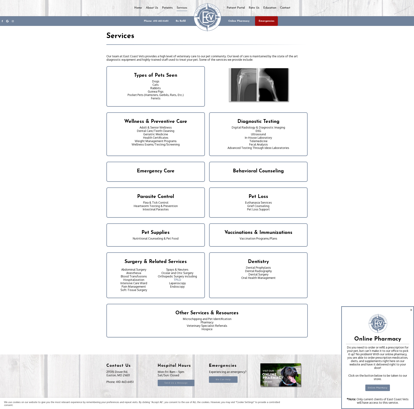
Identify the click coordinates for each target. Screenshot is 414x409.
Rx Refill (181, 21)
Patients (167, 7)
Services (182, 7)
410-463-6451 (125, 382)
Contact (285, 7)
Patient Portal (236, 7)
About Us (152, 7)
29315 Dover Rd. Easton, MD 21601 (118, 373)
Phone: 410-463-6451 (156, 21)
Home (138, 7)
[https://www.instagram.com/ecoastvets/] (12, 24)
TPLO (177, 279)
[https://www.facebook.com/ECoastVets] (2, 24)
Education (269, 7)
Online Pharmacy (239, 21)
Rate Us (254, 7)
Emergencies (266, 21)
